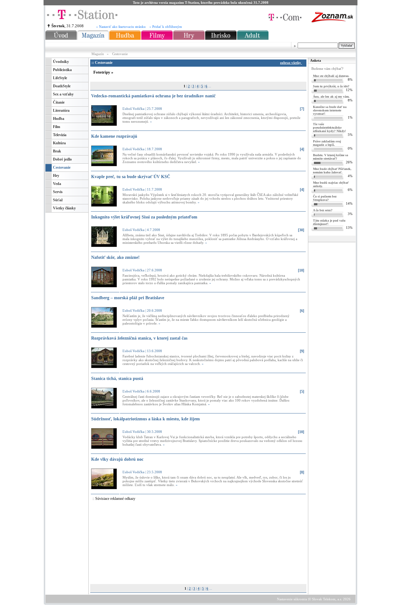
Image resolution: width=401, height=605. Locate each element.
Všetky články (64, 208)
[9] (302, 351)
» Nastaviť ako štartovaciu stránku (121, 26)
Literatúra (61, 110)
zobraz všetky (291, 62)
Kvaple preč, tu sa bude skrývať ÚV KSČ (130, 176)
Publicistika (62, 70)
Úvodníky (61, 61)
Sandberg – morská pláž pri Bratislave (127, 297)
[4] (302, 149)
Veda (57, 184)
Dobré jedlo (62, 159)
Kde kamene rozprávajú (114, 136)
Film (56, 127)
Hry (56, 175)
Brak (57, 151)
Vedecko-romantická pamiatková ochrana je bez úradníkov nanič (153, 96)
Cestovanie (120, 54)
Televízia (59, 135)
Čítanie (59, 102)
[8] (302, 472)
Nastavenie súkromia (292, 599)
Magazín (98, 54)
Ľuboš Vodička (133, 108)
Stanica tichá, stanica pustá (117, 378)
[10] (301, 270)
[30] (301, 230)
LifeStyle (60, 78)
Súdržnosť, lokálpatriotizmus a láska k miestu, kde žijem (145, 419)
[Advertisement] (150, 542)
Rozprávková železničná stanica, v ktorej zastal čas (139, 338)
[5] (302, 391)
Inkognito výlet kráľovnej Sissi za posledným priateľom (144, 217)
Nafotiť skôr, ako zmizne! (115, 257)
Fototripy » (103, 72)
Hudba (58, 118)
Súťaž (58, 200)
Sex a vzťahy (63, 94)
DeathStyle (61, 86)
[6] (302, 311)
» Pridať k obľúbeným (165, 26)
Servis (58, 192)
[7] (302, 109)
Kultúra (59, 143)
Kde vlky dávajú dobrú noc (117, 459)
